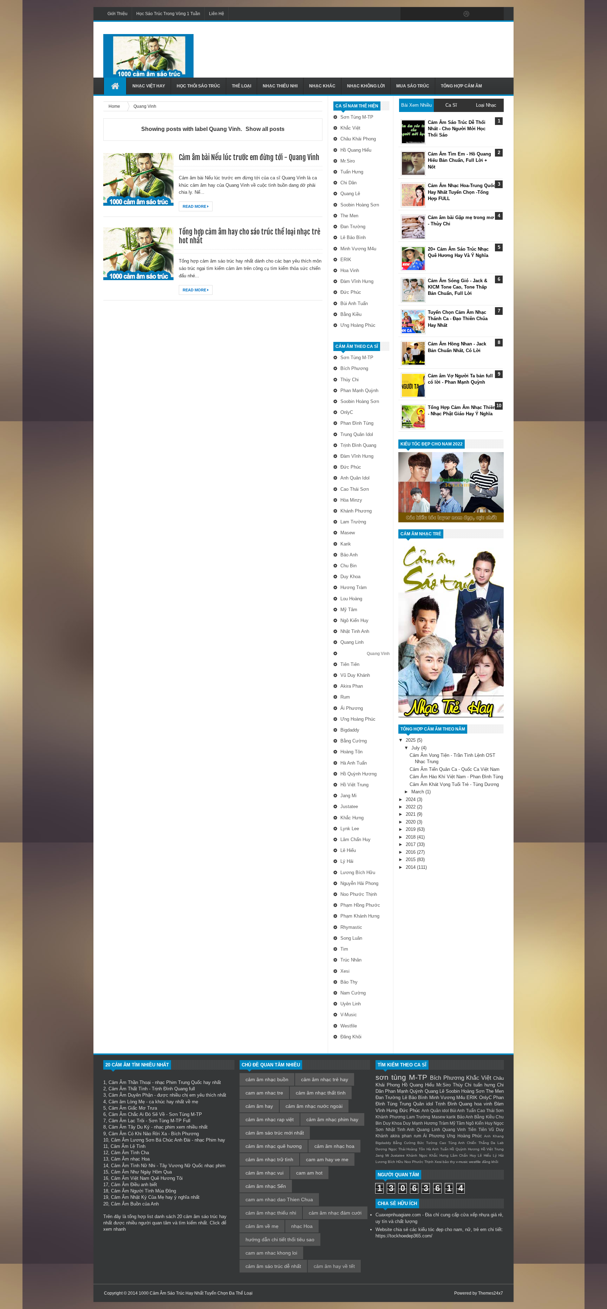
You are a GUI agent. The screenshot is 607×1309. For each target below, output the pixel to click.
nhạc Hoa (302, 1226)
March (418, 791)
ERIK (345, 259)
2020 (411, 822)
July (416, 748)
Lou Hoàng (351, 598)
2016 (411, 852)
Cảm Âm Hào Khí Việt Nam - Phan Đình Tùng (456, 776)
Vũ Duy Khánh (355, 675)
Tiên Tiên (349, 664)
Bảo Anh (349, 554)
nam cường (353, 993)
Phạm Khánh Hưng (359, 916)
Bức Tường (427, 1143)
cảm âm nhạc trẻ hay (324, 1079)
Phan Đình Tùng (356, 423)
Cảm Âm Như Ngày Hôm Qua (141, 1172)
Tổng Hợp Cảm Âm (461, 86)
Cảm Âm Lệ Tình (128, 1146)
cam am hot (309, 1173)
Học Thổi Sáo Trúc (198, 86)
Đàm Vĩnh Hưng (356, 281)
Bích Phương (354, 368)
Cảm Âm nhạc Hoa (130, 1159)
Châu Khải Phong (358, 138)
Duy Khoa (350, 576)
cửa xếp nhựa (475, 1214)
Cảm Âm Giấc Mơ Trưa (133, 1108)
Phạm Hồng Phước (360, 905)
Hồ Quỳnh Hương (358, 773)
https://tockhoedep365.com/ (404, 1235)
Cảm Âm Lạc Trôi (126, 1120)
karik (345, 544)
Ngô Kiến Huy (354, 620)
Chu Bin (348, 565)
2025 (411, 740)
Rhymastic (351, 927)
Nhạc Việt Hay (148, 86)
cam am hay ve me (327, 1159)
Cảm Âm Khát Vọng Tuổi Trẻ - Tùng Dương (454, 784)
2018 (411, 837)
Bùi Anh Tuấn (354, 303)
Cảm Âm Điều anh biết (134, 1184)
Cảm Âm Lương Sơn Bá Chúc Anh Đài (150, 1140)
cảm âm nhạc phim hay (332, 1119)
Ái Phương (351, 708)
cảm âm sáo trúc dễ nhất (273, 1266)
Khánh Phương (356, 511)
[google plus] (496, 14)
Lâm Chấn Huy (355, 839)
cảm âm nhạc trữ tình (269, 1159)
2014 (411, 867)
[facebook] (407, 14)
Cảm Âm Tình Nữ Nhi (133, 1165)
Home (115, 106)
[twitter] (422, 14)
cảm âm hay (259, 1106)
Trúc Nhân (350, 960)
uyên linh (350, 1003)
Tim (344, 949)
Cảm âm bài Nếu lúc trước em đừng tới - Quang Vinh (249, 157)
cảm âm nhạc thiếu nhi (271, 1213)
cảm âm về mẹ (262, 1226)
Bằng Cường (353, 740)
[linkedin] (481, 14)
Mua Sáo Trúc (412, 86)
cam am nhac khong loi (271, 1253)
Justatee (349, 806)
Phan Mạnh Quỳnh (359, 390)
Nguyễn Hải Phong (359, 883)
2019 (411, 829)
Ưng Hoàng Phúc (358, 325)
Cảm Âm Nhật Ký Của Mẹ (137, 1197)
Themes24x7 (490, 1293)
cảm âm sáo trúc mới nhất (275, 1133)
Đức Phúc (350, 292)
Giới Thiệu (117, 13)
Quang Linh (352, 642)
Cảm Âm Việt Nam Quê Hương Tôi (147, 1178)
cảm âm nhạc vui (264, 1173)
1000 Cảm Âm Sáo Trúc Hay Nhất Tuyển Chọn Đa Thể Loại (196, 1293)
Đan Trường (352, 226)
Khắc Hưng (352, 817)
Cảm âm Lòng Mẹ (127, 1101)
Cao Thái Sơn (354, 489)
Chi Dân (348, 182)
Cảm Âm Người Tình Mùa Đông (143, 1191)
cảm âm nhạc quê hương (274, 1146)
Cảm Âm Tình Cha (130, 1152)
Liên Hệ (216, 13)
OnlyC (346, 412)
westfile (348, 1026)
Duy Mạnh (413, 1123)
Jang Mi (348, 795)
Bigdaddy (349, 730)
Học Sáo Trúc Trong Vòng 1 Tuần (168, 13)
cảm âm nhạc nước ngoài (314, 1106)
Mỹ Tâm (348, 609)
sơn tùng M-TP (356, 117)
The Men (349, 215)
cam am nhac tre (264, 1093)
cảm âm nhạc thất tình (321, 1093)
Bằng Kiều (350, 314)
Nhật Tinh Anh (354, 631)
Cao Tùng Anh (452, 1143)
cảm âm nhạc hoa (334, 1146)
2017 (411, 844)
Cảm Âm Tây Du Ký (129, 1127)
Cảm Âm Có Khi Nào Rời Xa (138, 1133)
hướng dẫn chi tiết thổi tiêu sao (280, 1239)
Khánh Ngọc (416, 1155)
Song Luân (351, 938)
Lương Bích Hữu (357, 872)
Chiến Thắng (478, 1143)
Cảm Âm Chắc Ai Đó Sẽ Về (137, 1114)
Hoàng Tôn (351, 751)
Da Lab (497, 1143)
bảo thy (349, 982)
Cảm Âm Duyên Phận (131, 1095)
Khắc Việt (350, 128)
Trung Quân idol (356, 434)
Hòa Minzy (351, 500)
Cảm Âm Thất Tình (128, 1088)
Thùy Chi (349, 379)
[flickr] (452, 14)
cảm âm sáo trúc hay (205, 1216)
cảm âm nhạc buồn (267, 1079)
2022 (411, 806)
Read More (195, 206)
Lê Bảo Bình (353, 237)
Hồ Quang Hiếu (355, 150)
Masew (347, 532)
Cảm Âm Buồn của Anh (135, 1203)
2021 (411, 814)
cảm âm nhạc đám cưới (335, 1213)
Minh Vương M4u (358, 248)
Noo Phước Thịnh (358, 894)
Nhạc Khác (322, 86)
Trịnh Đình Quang (358, 445)
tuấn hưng (351, 171)
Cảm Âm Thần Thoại (130, 1082)
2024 (411, 799)
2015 (411, 859)
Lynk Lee (349, 828)
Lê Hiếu (348, 850)
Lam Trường (353, 521)
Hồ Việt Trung (354, 784)
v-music (348, 1014)
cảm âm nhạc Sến (266, 1186)
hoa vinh (349, 270)
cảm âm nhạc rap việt (270, 1119)
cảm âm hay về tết (334, 1266)
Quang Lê (350, 193)
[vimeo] (437, 14)
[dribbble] (466, 14)
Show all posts (265, 129)
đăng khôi (350, 1036)
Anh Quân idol (355, 478)
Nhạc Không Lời (366, 86)
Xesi (345, 971)
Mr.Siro (347, 161)
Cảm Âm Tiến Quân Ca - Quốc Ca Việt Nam (455, 769)
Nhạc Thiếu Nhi (280, 86)
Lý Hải (346, 861)
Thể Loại (241, 86)
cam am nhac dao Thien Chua (279, 1199)
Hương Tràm (353, 587)
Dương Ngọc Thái (390, 1149)
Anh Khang (494, 1136)
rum (345, 697)
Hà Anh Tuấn (353, 763)
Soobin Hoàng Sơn (359, 204)
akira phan (351, 686)
